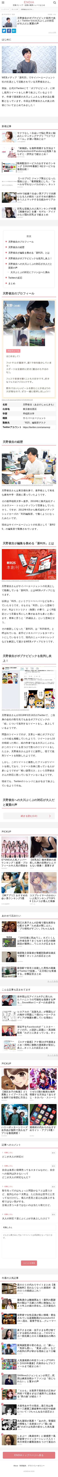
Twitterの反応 (15, 278)
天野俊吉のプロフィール (21, 242)
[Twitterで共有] (4, 31)
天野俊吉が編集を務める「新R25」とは (29, 253)
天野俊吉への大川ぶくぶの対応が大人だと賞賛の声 (30, 266)
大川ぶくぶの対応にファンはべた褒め (30, 272)
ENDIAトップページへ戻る (29, 1455)
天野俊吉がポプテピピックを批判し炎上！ (30, 258)
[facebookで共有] (9, 31)
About (16, 1466)
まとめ (11, 283)
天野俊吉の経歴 (16, 247)
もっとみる (52, 981)
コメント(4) (52, 32)
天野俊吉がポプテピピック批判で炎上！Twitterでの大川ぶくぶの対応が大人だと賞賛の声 (36, 21)
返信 (53, 1153)
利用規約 (23, 1466)
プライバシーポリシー (36, 1466)
